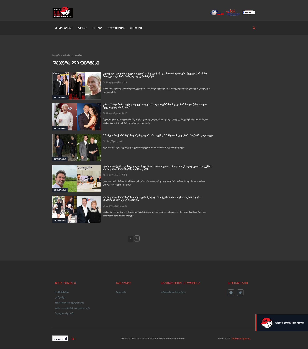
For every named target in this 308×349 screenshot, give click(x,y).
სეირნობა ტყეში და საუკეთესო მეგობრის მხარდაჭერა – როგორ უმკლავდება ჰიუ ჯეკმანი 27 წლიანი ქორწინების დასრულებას (157, 168)
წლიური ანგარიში (64, 313)
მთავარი (56, 55)
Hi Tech (97, 28)
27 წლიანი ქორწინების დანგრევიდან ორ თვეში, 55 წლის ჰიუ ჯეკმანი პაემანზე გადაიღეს (158, 135)
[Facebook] (231, 292)
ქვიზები (136, 28)
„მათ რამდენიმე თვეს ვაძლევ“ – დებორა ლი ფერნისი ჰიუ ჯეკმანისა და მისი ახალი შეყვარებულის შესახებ (155, 106)
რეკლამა (121, 292)
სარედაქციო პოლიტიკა (173, 292)
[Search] (251, 27)
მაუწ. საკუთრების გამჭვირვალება (72, 308)
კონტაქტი (60, 297)
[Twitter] (240, 292)
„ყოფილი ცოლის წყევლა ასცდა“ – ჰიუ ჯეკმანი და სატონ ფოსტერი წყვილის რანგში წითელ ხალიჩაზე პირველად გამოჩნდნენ (155, 75)
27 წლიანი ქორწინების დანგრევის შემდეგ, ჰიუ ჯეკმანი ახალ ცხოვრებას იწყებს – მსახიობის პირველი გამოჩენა (152, 198)
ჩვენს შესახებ (62, 292)
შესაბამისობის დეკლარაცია (69, 302)
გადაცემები (116, 28)
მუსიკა (82, 28)
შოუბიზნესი (63, 28)
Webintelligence (240, 338)
